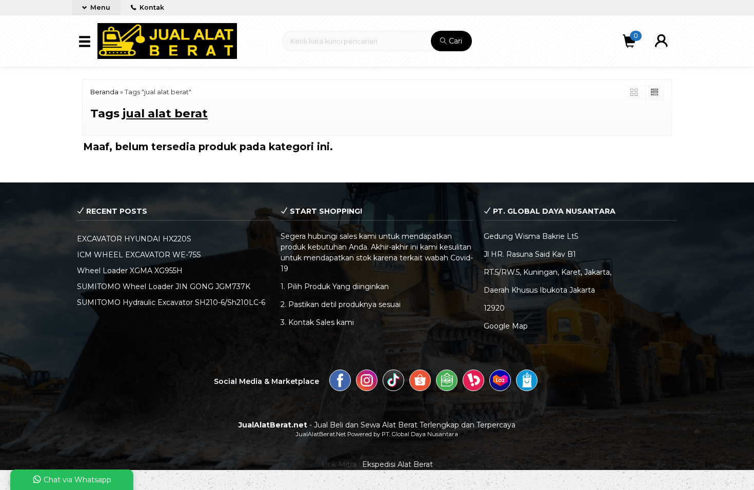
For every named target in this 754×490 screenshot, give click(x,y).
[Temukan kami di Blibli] (527, 382)
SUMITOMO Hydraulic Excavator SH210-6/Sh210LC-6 (171, 302)
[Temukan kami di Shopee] (420, 382)
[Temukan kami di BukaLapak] (473, 382)
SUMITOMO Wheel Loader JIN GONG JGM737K (163, 286)
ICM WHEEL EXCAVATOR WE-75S (139, 254)
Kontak (151, 7)
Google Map (506, 326)
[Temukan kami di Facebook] (340, 382)
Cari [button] (454, 41)
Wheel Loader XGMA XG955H (130, 270)
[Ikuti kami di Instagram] (367, 382)
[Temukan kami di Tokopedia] (447, 382)
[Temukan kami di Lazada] (500, 382)
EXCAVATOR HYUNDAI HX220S (134, 238)
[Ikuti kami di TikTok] (393, 382)
